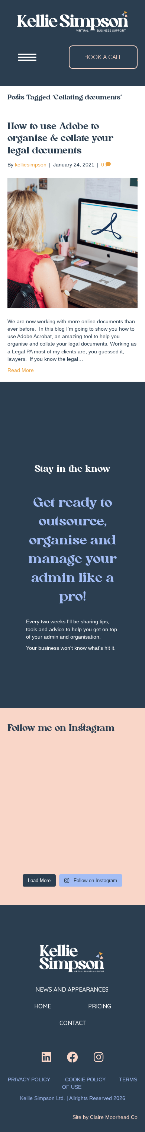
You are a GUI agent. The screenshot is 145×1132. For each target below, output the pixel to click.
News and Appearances (72, 989)
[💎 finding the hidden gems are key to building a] (39, 771)
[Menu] (27, 57)
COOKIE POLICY (85, 1079)
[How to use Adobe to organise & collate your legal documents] (72, 242)
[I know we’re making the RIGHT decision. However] (106, 771)
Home (42, 1006)
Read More (20, 370)
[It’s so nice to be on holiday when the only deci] (106, 811)
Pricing (99, 1006)
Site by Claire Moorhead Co (105, 1117)
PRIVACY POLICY (29, 1079)
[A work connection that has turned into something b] (39, 850)
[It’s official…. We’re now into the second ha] (39, 811)
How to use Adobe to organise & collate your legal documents (60, 139)
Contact (72, 1023)
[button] (46, 1057)
